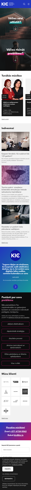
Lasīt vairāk (15, 277)
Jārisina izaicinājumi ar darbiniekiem (15, 346)
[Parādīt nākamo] (15, 286)
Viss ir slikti (15, 363)
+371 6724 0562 (18, 431)
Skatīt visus (5, 243)
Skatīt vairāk (5, 119)
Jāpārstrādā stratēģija (15, 331)
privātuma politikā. (17, 465)
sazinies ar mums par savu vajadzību (19, 317)
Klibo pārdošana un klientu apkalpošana (15, 355)
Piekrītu (8, 469)
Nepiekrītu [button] (9, 479)
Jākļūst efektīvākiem (15, 324)
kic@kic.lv (18, 435)
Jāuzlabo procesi (15, 338)
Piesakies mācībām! (15, 427)
